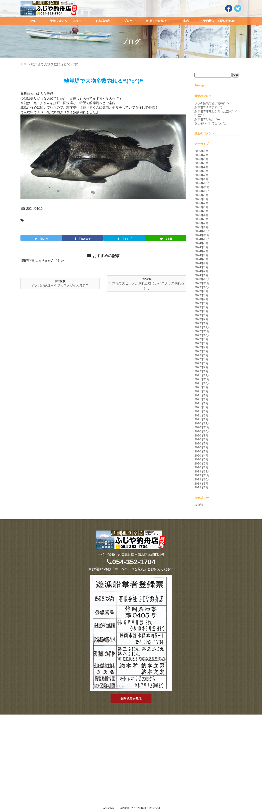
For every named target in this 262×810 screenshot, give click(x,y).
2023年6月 (201, 303)
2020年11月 (202, 427)
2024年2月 (201, 271)
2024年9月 (201, 243)
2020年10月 (202, 431)
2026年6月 (201, 159)
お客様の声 (103, 20)
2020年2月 (201, 463)
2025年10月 (202, 191)
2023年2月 (201, 319)
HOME (31, 20)
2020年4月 (201, 455)
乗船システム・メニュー (65, 20)
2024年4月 (201, 263)
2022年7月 (201, 347)
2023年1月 (201, 323)
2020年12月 (202, 423)
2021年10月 (202, 383)
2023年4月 (201, 311)
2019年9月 (201, 483)
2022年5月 (201, 355)
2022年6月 (201, 351)
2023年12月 (202, 279)
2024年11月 (202, 235)
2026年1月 (201, 179)
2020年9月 (201, 435)
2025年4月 (201, 215)
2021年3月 (201, 411)
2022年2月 (201, 367)
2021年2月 (201, 415)
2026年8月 (201, 151)
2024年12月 (202, 231)
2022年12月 (202, 327)
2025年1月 (201, 227)
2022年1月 (201, 371)
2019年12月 (202, 471)
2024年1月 (201, 275)
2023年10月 (202, 287)
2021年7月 (201, 395)
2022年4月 (201, 359)
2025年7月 (201, 203)
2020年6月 (201, 447)
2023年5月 (201, 307)
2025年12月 (202, 183)
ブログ (128, 20)
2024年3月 (201, 267)
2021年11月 (202, 379)
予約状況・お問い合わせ (219, 20)
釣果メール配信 (156, 20)
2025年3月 (201, 219)
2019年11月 (202, 475)
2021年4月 (201, 407)
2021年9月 (201, 387)
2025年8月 (201, 199)
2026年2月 (201, 175)
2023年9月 (201, 291)
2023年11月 (202, 283)
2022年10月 (202, 335)
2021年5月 (201, 403)
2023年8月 (201, 295)
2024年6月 (201, 255)
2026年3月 (201, 171)
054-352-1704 (134, 562)
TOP (23, 64)
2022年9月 (201, 339)
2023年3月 (201, 315)
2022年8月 (201, 343)
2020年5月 (201, 451)
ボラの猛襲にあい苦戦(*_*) (211, 103)
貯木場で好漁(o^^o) (207, 119)
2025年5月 (201, 211)
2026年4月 (201, 167)
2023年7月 (201, 299)
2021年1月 (201, 419)
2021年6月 (201, 399)
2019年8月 (201, 487)
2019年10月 (202, 479)
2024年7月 (201, 251)
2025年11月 (202, 187)
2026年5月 (201, 163)
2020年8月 (201, 439)
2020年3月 (201, 459)
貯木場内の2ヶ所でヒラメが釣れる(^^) (60, 285)
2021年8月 (201, 391)
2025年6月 (201, 207)
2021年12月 (202, 375)
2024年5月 (201, 259)
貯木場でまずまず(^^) (208, 107)
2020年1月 (201, 467)
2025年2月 (201, 223)
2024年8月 (201, 247)
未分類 (198, 504)
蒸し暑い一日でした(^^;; (210, 123)
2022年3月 (201, 363)
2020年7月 (201, 443)
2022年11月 (202, 331)
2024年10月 (202, 239)
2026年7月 (201, 155)
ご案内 (185, 20)
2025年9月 (201, 195)
